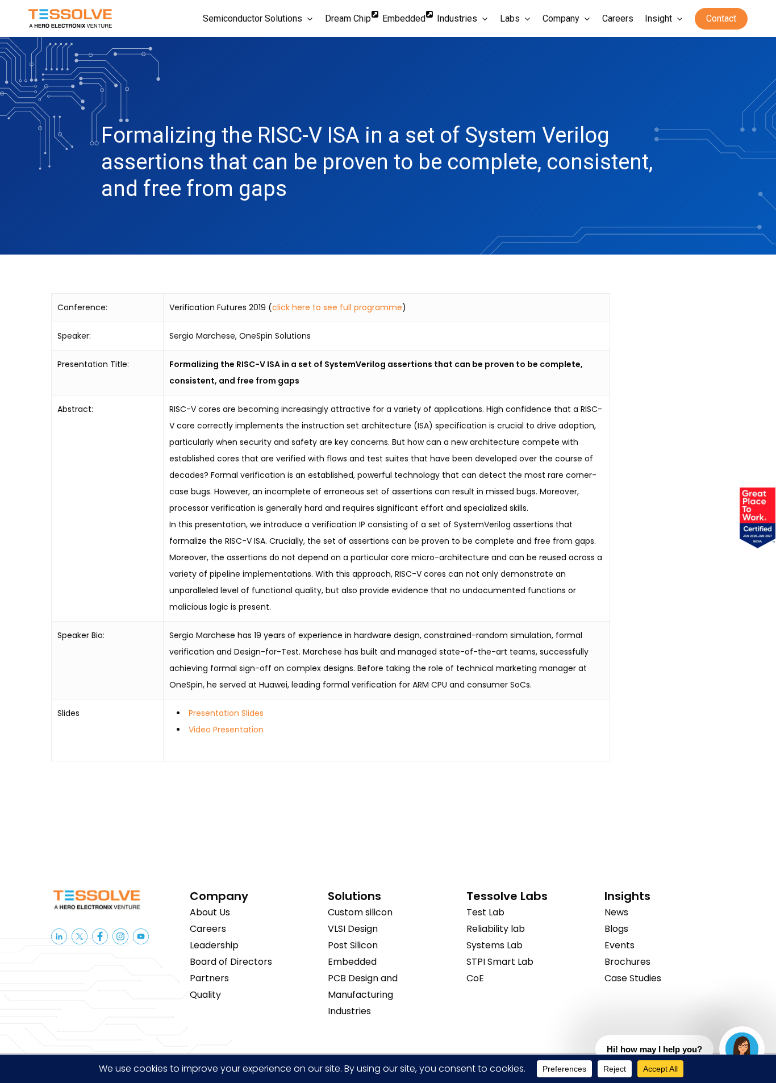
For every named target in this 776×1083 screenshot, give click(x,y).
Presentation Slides (226, 713)
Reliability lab (495, 928)
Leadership (214, 945)
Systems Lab (494, 945)
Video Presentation (226, 729)
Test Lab (485, 912)
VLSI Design (353, 928)
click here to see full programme (337, 307)
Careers (208, 928)
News (616, 912)
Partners (209, 978)
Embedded (352, 961)
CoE (475, 978)
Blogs (616, 928)
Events (619, 945)
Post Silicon (353, 945)
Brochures (627, 961)
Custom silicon (360, 912)
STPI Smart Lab (499, 961)
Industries (349, 1011)
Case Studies (632, 978)
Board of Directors (231, 961)
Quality (205, 994)
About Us (210, 912)
